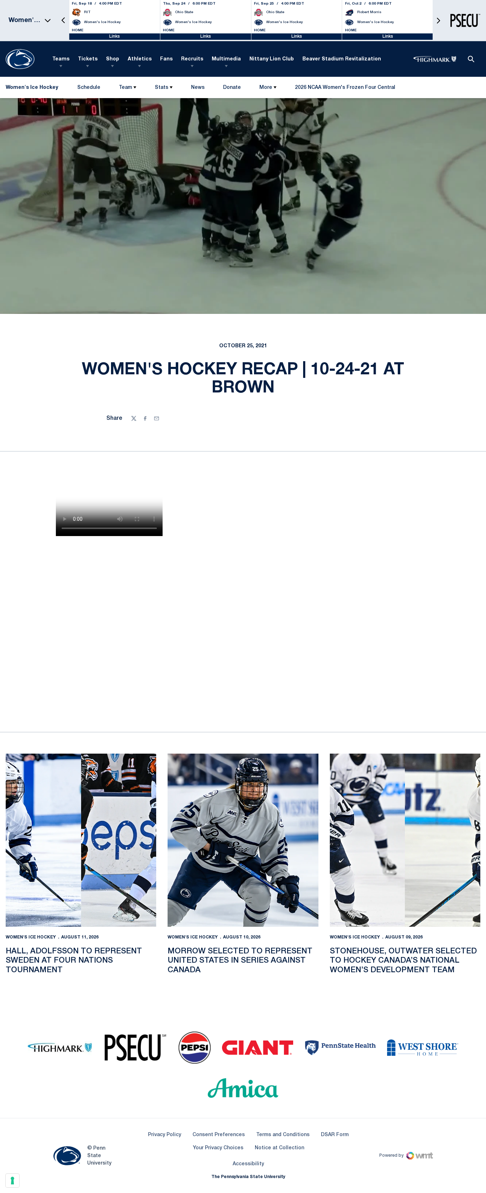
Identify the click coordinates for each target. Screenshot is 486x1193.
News (198, 87)
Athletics (140, 59)
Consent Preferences (218, 1135)
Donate (232, 89)
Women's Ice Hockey (31, 937)
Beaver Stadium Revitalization (341, 59)
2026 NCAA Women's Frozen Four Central (345, 89)
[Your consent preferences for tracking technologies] (12, 1180)
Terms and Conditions (283, 1135)
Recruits (192, 59)
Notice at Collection (279, 1148)
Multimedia (226, 59)
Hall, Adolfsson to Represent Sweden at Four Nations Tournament (74, 961)
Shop (112, 59)
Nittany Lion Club (271, 59)
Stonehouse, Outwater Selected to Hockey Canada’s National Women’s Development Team (403, 961)
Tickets (87, 59)
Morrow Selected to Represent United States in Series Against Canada (240, 961)
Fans (166, 59)
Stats (161, 87)
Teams (60, 59)
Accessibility (248, 1163)
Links (114, 36)
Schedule (88, 87)
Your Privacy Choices (218, 1148)
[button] (63, 20)
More (265, 87)
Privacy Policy (164, 1135)
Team (125, 87)
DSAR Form (335, 1135)
